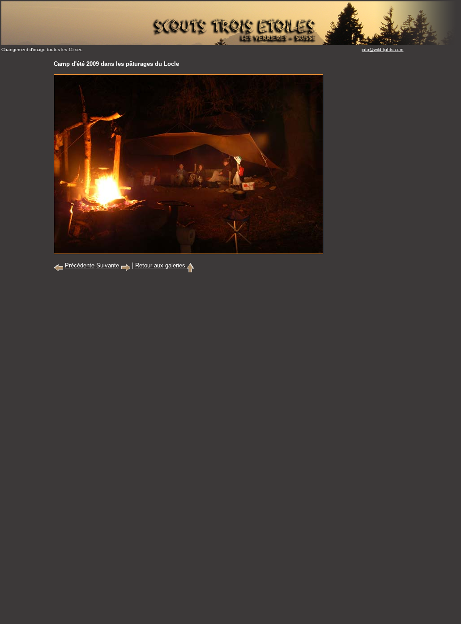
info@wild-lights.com (382, 49)
